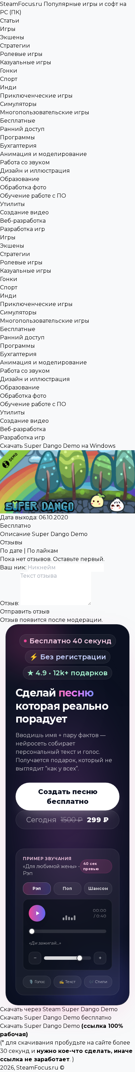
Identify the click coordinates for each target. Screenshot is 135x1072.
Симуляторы (18, 104)
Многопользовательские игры (44, 112)
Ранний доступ (22, 129)
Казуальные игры (25, 62)
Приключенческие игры (36, 95)
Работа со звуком (25, 162)
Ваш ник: (14, 567)
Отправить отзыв (25, 611)
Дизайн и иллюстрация (35, 170)
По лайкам (42, 550)
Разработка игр (22, 229)
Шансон (98, 888)
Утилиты (12, 204)
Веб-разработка (23, 220)
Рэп (37, 888)
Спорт (8, 79)
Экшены (12, 37)
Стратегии (15, 45)
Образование (19, 179)
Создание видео (24, 212)
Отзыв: (10, 603)
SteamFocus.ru (37, 1067)
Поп (67, 888)
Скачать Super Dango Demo (40, 1026)
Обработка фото (23, 187)
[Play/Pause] (37, 913)
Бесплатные (17, 120)
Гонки (8, 70)
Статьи (9, 20)
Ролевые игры (21, 54)
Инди (8, 87)
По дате (11, 550)
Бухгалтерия (18, 145)
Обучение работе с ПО (33, 195)
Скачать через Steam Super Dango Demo (59, 1009)
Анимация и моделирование (43, 154)
